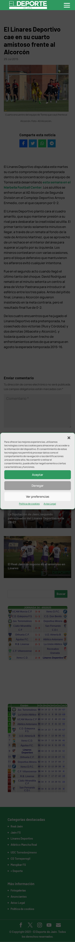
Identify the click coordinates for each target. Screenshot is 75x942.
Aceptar (37, 475)
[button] (69, 438)
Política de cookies (29, 503)
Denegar (38, 486)
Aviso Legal (50, 503)
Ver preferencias (37, 496)
